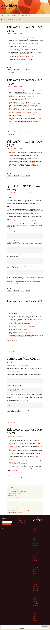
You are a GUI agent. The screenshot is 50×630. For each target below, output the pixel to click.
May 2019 (34, 535)
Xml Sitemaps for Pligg (26, 15)
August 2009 (35, 571)
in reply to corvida (21, 449)
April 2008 (34, 599)
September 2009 (36, 569)
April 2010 (34, 556)
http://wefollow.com (24, 49)
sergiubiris (12, 96)
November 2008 (35, 588)
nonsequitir (12, 460)
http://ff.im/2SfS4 (30, 162)
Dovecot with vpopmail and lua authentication (16, 489)
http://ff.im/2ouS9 (33, 441)
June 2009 (34, 575)
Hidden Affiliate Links (16, 15)
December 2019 (35, 530)
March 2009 (35, 580)
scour (11, 335)
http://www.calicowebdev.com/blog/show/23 (18, 112)
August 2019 (35, 533)
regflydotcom (20, 39)
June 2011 (34, 549)
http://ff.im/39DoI (34, 112)
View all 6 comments (11, 422)
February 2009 (35, 582)
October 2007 (35, 603)
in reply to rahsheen (16, 447)
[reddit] (40, 519)
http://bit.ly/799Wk (29, 56)
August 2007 (35, 607)
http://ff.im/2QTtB (13, 156)
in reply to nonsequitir (15, 462)
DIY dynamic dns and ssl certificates (14, 493)
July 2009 (34, 573)
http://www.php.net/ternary (12, 371)
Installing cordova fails (12, 495)
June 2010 (34, 554)
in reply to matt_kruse (37, 452)
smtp (32, 192)
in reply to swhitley (21, 99)
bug (18, 365)
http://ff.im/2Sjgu (31, 164)
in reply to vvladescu (16, 95)
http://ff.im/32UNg (33, 100)
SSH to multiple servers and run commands (21, 510)
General (15, 33)
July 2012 (34, 541)
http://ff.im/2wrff (36, 468)
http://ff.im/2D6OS (15, 320)
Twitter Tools (14, 61)
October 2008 (35, 590)
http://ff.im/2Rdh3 (22, 159)
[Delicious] (35, 518)
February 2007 (35, 618)
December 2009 (35, 564)
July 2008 (34, 595)
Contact (7, 15)
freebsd (21, 192)
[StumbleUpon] (36, 520)
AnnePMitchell (13, 330)
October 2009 (35, 567)
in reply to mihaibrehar (35, 43)
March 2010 (35, 558)
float (25, 365)
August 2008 (35, 594)
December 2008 (35, 586)
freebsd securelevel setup (18, 512)
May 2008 (34, 597)
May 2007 (34, 612)
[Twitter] (41, 520)
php (14, 365)
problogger (12, 333)
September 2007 (36, 605)
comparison (21, 365)
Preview (3, 525)
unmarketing (12, 152)
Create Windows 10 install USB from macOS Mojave (17, 491)
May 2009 (34, 577)
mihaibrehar (12, 43)
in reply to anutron (36, 456)
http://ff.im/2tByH (23, 463)
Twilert (11, 102)
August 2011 (35, 545)
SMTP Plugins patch (22, 212)
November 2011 (35, 543)
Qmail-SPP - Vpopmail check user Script (19, 220)
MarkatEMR (30, 53)
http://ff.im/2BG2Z (26, 314)
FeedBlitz (4, 527)
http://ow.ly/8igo (12, 108)
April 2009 (34, 579)
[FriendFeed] (35, 519)
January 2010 (35, 562)
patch (24, 192)
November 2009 (35, 565)
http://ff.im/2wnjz (21, 465)
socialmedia (16, 154)
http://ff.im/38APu (33, 105)
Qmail (29, 192)
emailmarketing (21, 56)
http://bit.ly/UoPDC (38, 319)
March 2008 (35, 601)
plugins (26, 192)
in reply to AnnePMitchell (27, 332)
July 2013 (34, 537)
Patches (15, 192)
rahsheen (12, 446)
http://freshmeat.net (23, 312)
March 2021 (35, 528)
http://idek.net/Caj (21, 53)
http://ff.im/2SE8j (37, 165)
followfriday (16, 111)
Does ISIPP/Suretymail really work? (19, 505)
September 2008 (36, 592)
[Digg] (39, 518)
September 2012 (36, 539)
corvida (11, 449)
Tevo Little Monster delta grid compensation (16, 497)
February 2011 (35, 550)
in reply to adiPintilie (36, 121)
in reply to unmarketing (24, 154)
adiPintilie (12, 121)
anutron (11, 455)
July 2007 (34, 609)
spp (34, 192)
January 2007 (35, 620)
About (2, 15)
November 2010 (35, 552)
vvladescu (12, 93)
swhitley (11, 98)
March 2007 (35, 616)
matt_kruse (12, 450)
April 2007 (34, 614)
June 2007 (34, 610)
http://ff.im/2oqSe (35, 440)
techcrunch (17, 326)
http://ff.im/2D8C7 (31, 326)
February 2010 (35, 560)
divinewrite (12, 118)
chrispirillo (23, 326)
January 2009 (35, 584)
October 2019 (35, 532)
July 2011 (34, 547)
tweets (20, 33)
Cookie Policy (22, 628)
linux (21, 50)
